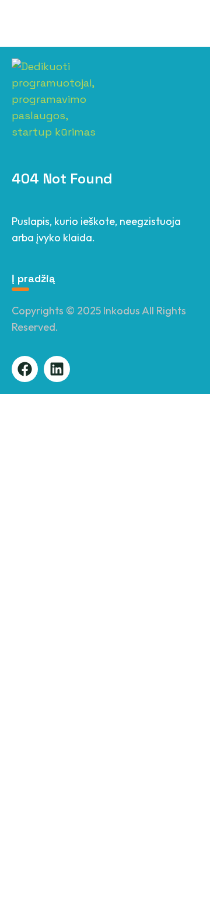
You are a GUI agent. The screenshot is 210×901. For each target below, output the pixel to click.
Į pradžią (33, 278)
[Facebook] (25, 369)
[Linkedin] (57, 369)
